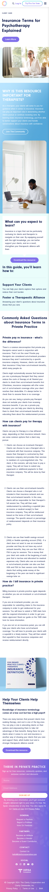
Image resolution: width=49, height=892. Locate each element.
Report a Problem (24, 822)
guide (28, 617)
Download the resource (24, 260)
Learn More (10, 39)
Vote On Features (24, 825)
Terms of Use (18, 809)
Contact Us (24, 851)
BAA (41, 888)
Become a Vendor (24, 838)
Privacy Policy (12, 888)
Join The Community (15, 131)
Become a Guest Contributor (24, 841)
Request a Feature (24, 819)
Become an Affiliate (24, 835)
